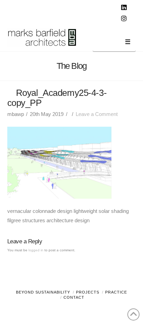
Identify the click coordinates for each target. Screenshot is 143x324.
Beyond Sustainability (43, 292)
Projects (87, 292)
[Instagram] (124, 18)
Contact (74, 297)
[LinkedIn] (124, 7)
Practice (116, 292)
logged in (35, 250)
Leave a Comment (97, 114)
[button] (114, 43)
